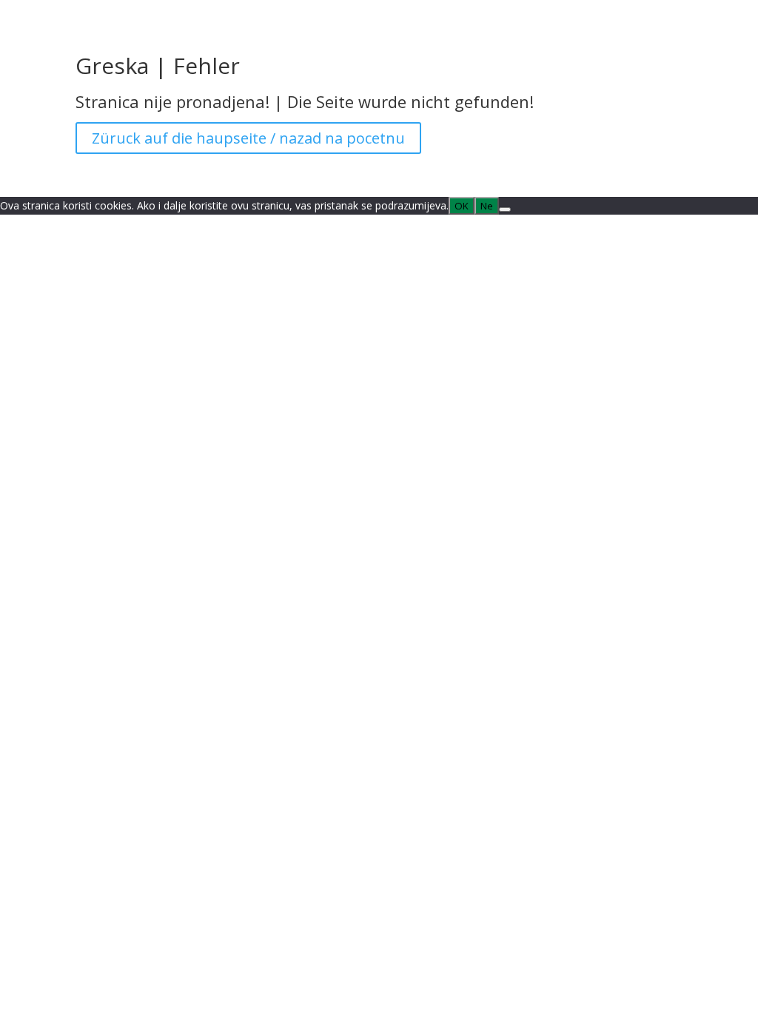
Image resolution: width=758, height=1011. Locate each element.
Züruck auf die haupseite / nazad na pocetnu (248, 138)
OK (462, 205)
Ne (486, 205)
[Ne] (505, 209)
